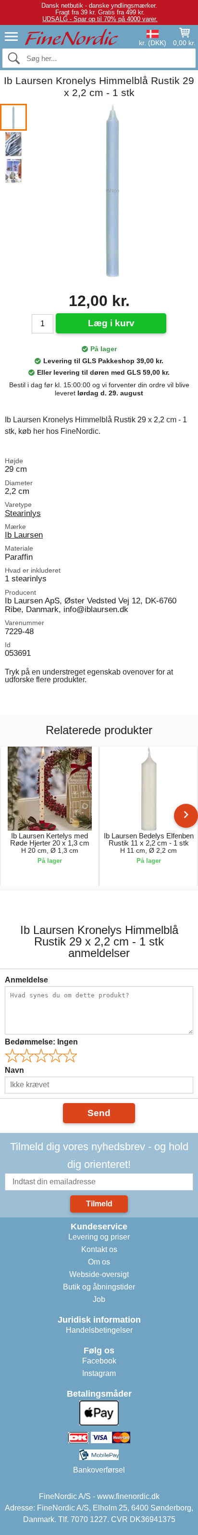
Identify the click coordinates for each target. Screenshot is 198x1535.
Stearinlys (23, 513)
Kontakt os (99, 1249)
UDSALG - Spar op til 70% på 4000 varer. (100, 19)
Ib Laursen (24, 535)
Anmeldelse (26, 980)
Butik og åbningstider (99, 1287)
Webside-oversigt (99, 1274)
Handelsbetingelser (99, 1330)
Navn (14, 1070)
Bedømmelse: (41, 1042)
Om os (99, 1262)
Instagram (99, 1373)
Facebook (99, 1361)
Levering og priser (99, 1237)
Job (99, 1299)
